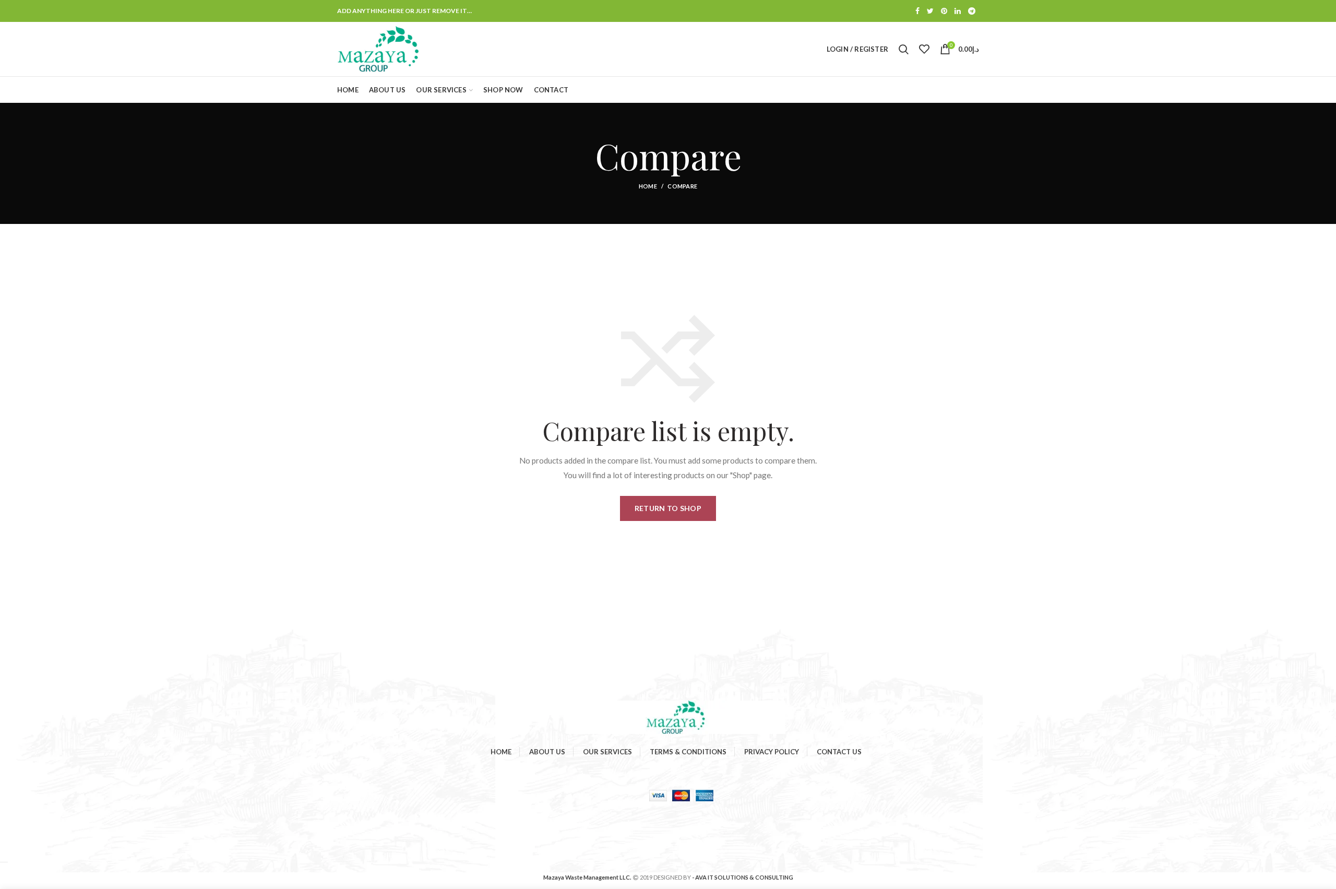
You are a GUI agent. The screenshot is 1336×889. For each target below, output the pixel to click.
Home (648, 186)
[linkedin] (957, 11)
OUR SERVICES (607, 752)
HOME (501, 752)
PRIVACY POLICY (771, 752)
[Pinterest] (944, 11)
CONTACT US (839, 752)
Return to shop (668, 508)
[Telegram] (971, 11)
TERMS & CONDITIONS (688, 752)
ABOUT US (547, 752)
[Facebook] (917, 11)
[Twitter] (930, 11)
